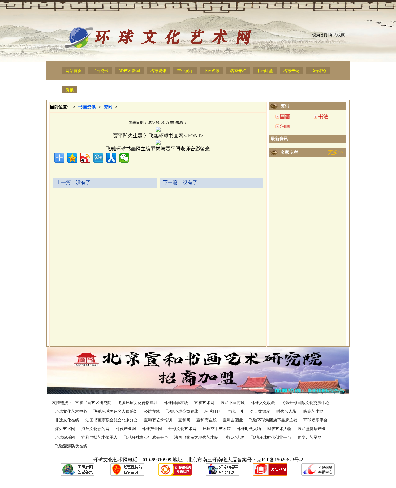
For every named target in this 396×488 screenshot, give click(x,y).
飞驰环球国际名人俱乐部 (115, 411)
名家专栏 (238, 70)
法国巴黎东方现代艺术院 (196, 437)
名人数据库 (260, 411)
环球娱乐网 (65, 437)
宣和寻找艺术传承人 (99, 437)
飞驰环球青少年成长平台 (146, 437)
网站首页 (74, 70)
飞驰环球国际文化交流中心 (305, 402)
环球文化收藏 (263, 402)
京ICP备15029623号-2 (280, 459)
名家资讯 (158, 70)
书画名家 (212, 70)
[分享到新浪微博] (85, 158)
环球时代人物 (249, 428)
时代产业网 (126, 428)
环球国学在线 (176, 402)
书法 (323, 116)
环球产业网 (152, 428)
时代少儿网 (235, 437)
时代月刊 (235, 411)
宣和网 (184, 420)
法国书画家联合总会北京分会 (111, 420)
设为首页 (319, 35)
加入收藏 (337, 35)
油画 (285, 126)
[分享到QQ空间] (72, 158)
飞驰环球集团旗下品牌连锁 (273, 420)
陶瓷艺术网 (313, 411)
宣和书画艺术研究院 (93, 402)
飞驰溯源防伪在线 (71, 446)
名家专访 (291, 70)
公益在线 (152, 411)
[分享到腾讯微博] (98, 158)
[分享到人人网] (111, 158)
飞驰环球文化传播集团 (138, 402)
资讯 (70, 90)
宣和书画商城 (233, 402)
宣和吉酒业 (233, 420)
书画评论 (318, 70)
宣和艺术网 (204, 402)
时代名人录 (286, 411)
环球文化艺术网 (182, 428)
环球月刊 (212, 411)
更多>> (335, 152)
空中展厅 (185, 70)
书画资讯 (100, 70)
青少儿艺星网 (309, 437)
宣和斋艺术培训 (158, 420)
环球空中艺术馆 (217, 428)
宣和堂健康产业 (312, 428)
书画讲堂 (265, 70)
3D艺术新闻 (129, 70)
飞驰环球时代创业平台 (271, 437)
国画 (285, 116)
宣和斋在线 (206, 420)
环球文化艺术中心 (71, 411)
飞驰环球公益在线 (182, 411)
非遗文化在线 (67, 420)
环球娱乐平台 (315, 420)
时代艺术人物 (279, 428)
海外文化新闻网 (95, 428)
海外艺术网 (65, 428)
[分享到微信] (124, 158)
